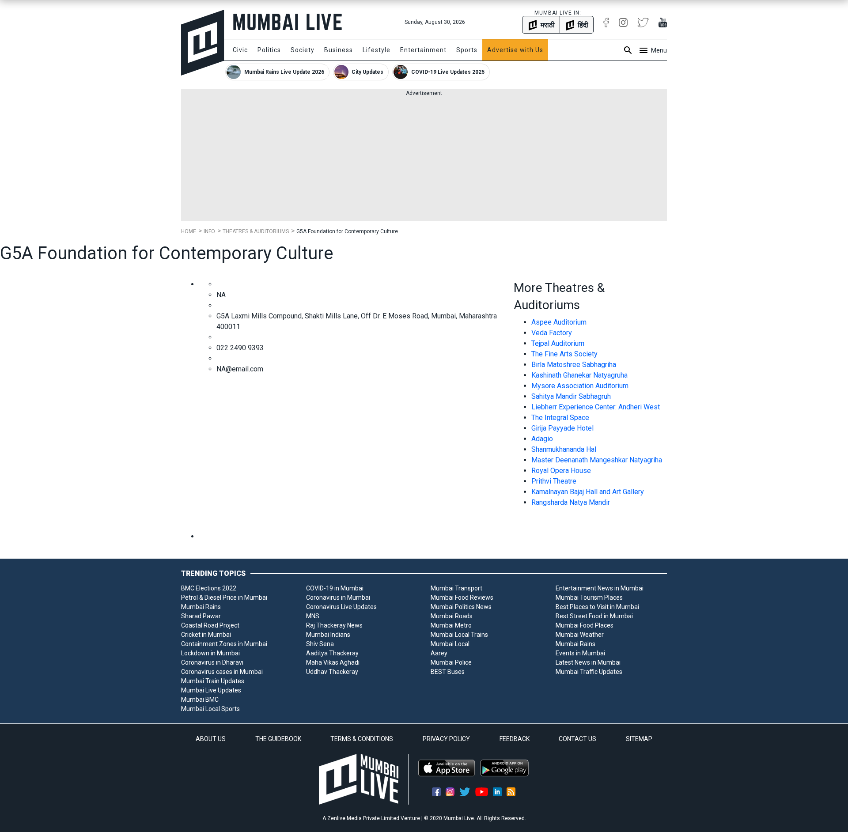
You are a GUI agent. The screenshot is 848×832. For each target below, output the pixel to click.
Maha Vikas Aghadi (333, 662)
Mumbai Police (451, 662)
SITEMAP (639, 738)
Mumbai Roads (452, 616)
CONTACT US (577, 738)
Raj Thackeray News (334, 625)
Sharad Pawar (201, 616)
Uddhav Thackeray (332, 671)
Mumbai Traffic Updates (589, 671)
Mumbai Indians (328, 634)
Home (188, 231)
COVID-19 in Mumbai (334, 588)
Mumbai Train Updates (212, 681)
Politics (269, 49)
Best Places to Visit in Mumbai (597, 606)
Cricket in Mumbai (206, 634)
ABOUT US (211, 738)
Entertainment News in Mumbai (600, 588)
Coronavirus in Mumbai (338, 597)
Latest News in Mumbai (588, 662)
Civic (240, 49)
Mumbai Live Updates (211, 690)
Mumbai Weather (580, 634)
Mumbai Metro (451, 625)
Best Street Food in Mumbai (594, 616)
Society (302, 49)
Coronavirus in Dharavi (212, 662)
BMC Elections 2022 (208, 588)
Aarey (439, 653)
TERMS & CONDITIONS (361, 738)
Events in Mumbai (580, 653)
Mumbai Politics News (461, 606)
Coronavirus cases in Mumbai (222, 671)
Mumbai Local (450, 643)
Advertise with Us (515, 49)
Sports (466, 49)
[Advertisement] (424, 159)
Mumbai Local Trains (459, 634)
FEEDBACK (515, 738)
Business (338, 49)
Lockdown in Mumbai (210, 653)
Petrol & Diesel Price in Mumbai (224, 597)
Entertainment (423, 49)
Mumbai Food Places (584, 625)
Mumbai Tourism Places (589, 597)
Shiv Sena (320, 643)
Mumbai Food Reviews (462, 597)
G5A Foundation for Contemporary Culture (347, 231)
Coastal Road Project (210, 625)
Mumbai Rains (201, 606)
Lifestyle (376, 49)
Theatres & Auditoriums (256, 231)
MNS (312, 616)
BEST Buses (448, 671)
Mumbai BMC (200, 699)
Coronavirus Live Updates (341, 606)
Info (209, 231)
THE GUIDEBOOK (278, 738)
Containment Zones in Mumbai (224, 643)
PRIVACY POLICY (446, 738)
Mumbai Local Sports (210, 708)
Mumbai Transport (456, 588)
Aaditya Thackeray (332, 653)
